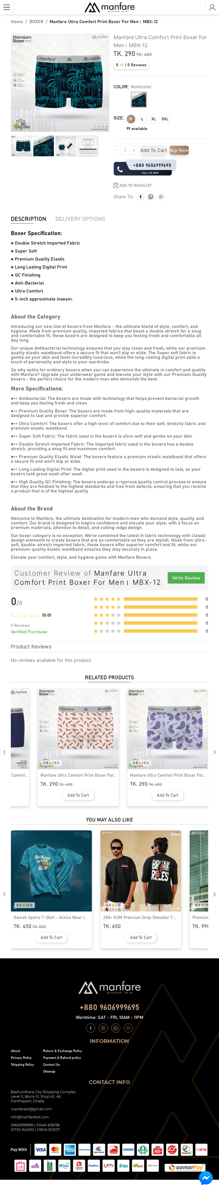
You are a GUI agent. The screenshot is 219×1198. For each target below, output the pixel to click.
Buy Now (179, 150)
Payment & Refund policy (62, 1057)
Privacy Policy (21, 1057)
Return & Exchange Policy (62, 1051)
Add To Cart (153, 150)
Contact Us (51, 1064)
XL (153, 119)
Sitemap (49, 1071)
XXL (165, 119)
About (15, 1051)
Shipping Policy (22, 1064)
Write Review (186, 578)
